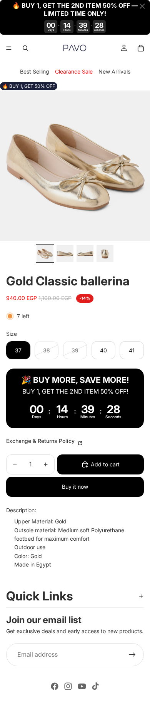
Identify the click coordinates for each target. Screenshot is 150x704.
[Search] (25, 48)
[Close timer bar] (142, 6)
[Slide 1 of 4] (45, 253)
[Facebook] (54, 686)
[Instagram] (68, 686)
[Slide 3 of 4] (85, 253)
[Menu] (9, 48)
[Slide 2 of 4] (65, 253)
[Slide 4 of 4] (105, 253)
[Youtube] (82, 686)
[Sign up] (132, 654)
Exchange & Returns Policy (41, 440)
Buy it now (75, 486)
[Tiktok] (95, 686)
